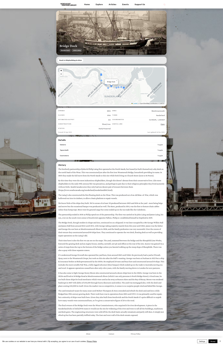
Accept (212, 341)
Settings (202, 341)
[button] (99, 4)
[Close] (220, 341)
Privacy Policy (92, 341)
